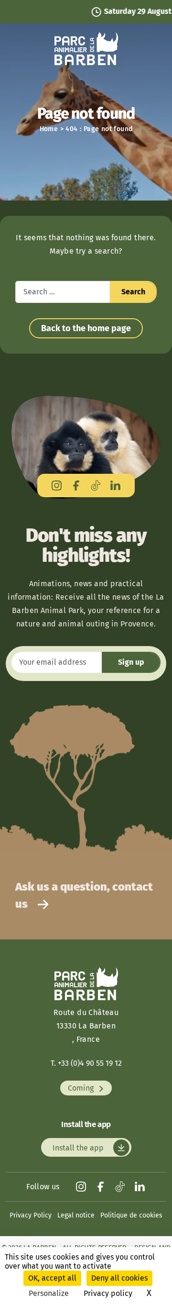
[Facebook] (76, 485)
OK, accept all (52, 1278)
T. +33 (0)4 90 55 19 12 (86, 1063)
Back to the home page (86, 328)
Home (49, 129)
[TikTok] (96, 485)
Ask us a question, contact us (84, 895)
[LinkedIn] (115, 485)
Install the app (79, 1147)
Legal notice (76, 1215)
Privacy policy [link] (108, 1293)
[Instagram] (57, 485)
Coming (82, 1088)
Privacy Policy (31, 1215)
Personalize (49, 1293)
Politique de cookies (131, 1215)
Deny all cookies (119, 1278)
